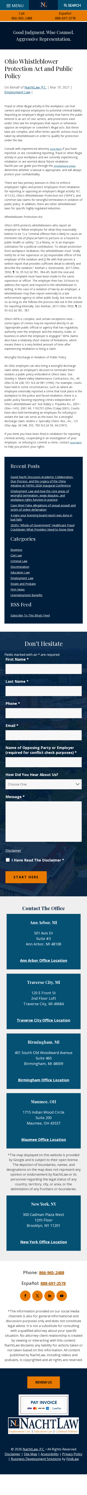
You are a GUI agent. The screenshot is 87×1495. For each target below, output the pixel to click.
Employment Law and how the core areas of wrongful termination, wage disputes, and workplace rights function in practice (40, 495)
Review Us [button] (43, 1382)
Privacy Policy (72, 1454)
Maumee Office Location (43, 1139)
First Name (17, 659)
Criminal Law (19, 561)
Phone (12, 703)
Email (11, 725)
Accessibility (50, 1454)
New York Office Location (43, 1241)
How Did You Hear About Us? (31, 774)
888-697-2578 (65, 18)
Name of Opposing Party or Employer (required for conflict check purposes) (41, 750)
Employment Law (17, 92)
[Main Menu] (14, 4)
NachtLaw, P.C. (35, 87)
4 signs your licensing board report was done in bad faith (41, 517)
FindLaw (72, 1459)
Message (15, 796)
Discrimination (20, 567)
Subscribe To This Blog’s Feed (30, 615)
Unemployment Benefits (26, 595)
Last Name (17, 681)
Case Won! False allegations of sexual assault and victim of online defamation (43, 507)
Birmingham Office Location (43, 1080)
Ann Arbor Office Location (43, 960)
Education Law (20, 572)
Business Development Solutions (36, 1459)
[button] (83, 1466)
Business (16, 550)
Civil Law (16, 555)
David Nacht (56, 149)
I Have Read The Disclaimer (38, 860)
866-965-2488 (22, 18)
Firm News (18, 589)
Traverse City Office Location (43, 1020)
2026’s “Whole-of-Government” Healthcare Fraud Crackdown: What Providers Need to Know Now (42, 527)
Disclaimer (13, 850)
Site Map (30, 1454)
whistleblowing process (64, 166)
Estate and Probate (23, 584)
